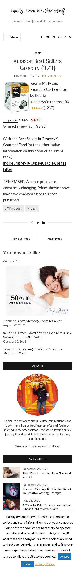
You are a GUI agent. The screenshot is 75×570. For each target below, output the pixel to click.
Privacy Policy (45, 564)
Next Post (55, 238)
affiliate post (13, 208)
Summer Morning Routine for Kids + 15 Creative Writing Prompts (47, 491)
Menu (13, 37)
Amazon (32, 208)
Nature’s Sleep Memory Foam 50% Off (32, 321)
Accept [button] (64, 556)
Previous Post (20, 238)
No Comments (51, 75)
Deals (37, 53)
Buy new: (10, 120)
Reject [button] (27, 564)
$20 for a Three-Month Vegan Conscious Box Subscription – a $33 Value (37, 335)
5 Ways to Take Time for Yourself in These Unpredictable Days (47, 507)
